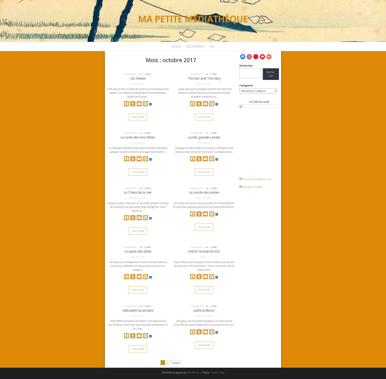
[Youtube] (262, 56)
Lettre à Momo (204, 310)
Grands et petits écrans (137, 198)
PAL (212, 46)
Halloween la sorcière (137, 310)
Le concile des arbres (204, 192)
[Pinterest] (256, 56)
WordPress (193, 372)
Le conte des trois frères (137, 137)
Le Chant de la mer (138, 192)
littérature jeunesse (203, 143)
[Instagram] (249, 56)
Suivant (176, 362)
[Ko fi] (269, 56)
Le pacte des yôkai (138, 251)
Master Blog (217, 372)
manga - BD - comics (203, 84)
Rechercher (246, 65)
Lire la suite (138, 116)
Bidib (148, 74)
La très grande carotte (204, 137)
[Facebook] (242, 56)
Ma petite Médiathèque (193, 19)
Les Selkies (138, 78)
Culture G (203, 257)
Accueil (176, 46)
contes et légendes (137, 84)
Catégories (246, 85)
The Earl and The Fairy (204, 78)
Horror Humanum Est (204, 251)
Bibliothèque (195, 46)
